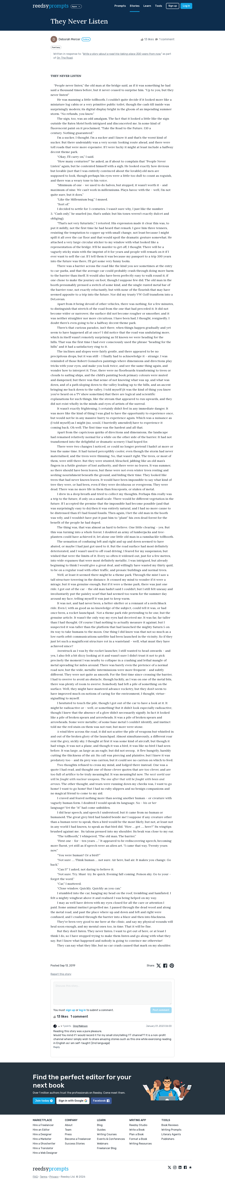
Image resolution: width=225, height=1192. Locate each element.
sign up (70, 1010)
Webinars (102, 1143)
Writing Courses (107, 1134)
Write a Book (137, 1129)
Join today (42, 1100)
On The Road (65, 57)
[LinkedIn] (180, 1168)
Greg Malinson (80, 1026)
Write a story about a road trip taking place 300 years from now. (122, 53)
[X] (169, 1168)
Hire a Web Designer (45, 1152)
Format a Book (138, 1139)
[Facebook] (185, 1168)
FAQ (35, 1176)
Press (68, 1134)
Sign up (172, 5)
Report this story (61, 974)
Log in (186, 5)
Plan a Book (136, 1134)
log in (82, 1010)
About (68, 1125)
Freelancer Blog (106, 1148)
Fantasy (56, 47)
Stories (135, 5)
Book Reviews (169, 1125)
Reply (56, 1047)
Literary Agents (171, 1134)
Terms (43, 1176)
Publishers (167, 1139)
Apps (74, 6)
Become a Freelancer (78, 1139)
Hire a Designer (42, 1134)
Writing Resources (140, 1143)
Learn (147, 5)
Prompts (120, 5)
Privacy (54, 1176)
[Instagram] (175, 1168)
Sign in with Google (71, 1100)
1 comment (166, 39)
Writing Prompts (171, 1129)
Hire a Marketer (42, 1139)
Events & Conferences (111, 1139)
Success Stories (75, 1143)
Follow (86, 39)
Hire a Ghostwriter (44, 1143)
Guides (101, 1129)
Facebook (99, 1100)
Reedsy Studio (138, 1125)
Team (68, 1129)
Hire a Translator (43, 1148)
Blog (100, 1125)
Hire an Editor (41, 1129)
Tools (158, 5)
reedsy (51, 6)
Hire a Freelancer (43, 1125)
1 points (66, 1026)
